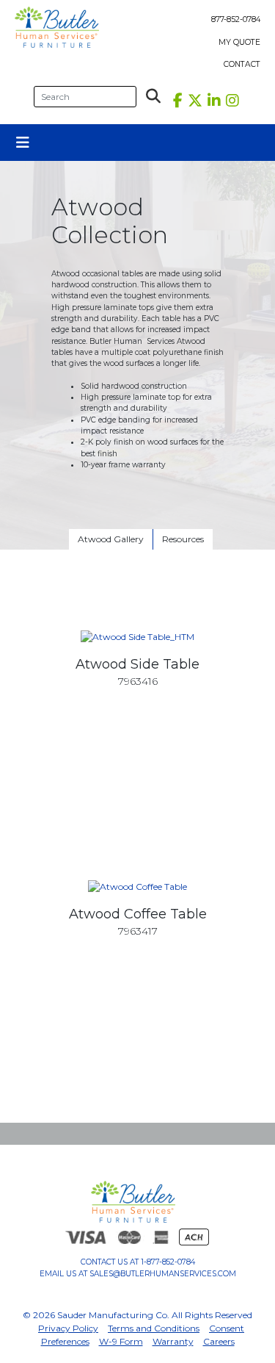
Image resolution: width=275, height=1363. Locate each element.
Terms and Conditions (153, 1328)
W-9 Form (121, 1341)
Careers (219, 1341)
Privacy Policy (68, 1328)
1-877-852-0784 (168, 1262)
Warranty (173, 1341)
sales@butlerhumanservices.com (162, 1274)
